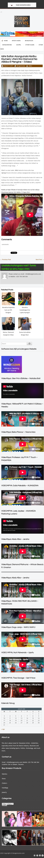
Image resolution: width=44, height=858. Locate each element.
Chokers (4, 783)
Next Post (40, 259)
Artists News (16, 40)
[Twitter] (37, 856)
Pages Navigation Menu (23, 5)
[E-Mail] (35, 856)
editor (30, 66)
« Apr (3, 729)
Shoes (4, 778)
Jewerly (4, 792)
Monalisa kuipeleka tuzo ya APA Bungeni (8, 310)
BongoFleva (29, 40)
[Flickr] (43, 856)
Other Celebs (29, 45)
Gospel (18, 45)
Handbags (5, 788)
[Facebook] (40, 856)
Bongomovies (7, 45)
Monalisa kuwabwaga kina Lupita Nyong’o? (25, 310)
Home (6, 40)
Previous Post (5, 259)
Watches (4, 774)
